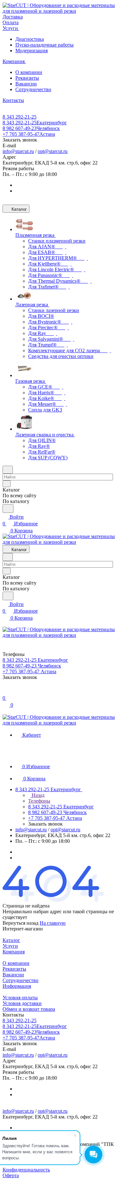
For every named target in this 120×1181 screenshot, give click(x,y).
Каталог (11, 940)
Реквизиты (27, 78)
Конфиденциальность (26, 1169)
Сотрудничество (33, 89)
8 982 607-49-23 (31, 128)
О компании (28, 72)
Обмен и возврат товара (29, 1009)
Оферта (11, 1175)
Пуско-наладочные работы (44, 44)
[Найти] (8, 508)
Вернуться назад (20, 923)
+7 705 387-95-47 (29, 134)
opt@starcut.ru (53, 151)
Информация (17, 986)
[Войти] (5, 691)
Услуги (10, 946)
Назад (37, 795)
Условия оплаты (20, 997)
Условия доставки (22, 1003)
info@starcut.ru (18, 151)
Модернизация (31, 50)
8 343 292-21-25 (19, 117)
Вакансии (26, 83)
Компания (14, 951)
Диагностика (29, 39)
